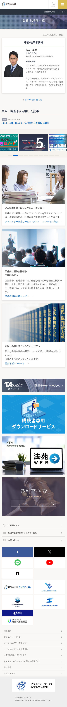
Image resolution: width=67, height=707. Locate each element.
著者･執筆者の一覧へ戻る (34, 100)
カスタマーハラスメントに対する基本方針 (21, 661)
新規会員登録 (49, 12)
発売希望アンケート (15, 363)
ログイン (61, 12)
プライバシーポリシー (13, 637)
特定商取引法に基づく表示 (15, 655)
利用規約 (7, 631)
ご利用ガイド (13, 525)
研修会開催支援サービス (17, 296)
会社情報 (7, 667)
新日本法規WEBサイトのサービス (22, 533)
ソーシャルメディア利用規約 (16, 649)
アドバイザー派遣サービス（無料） (22, 221)
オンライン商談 (50, 221)
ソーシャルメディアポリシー (16, 643)
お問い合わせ (13, 540)
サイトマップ (9, 673)
